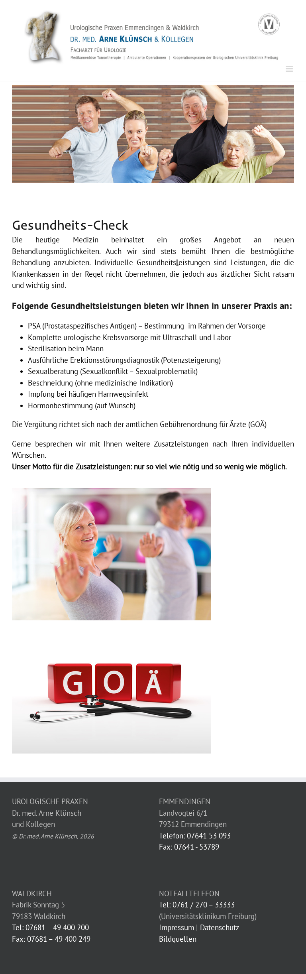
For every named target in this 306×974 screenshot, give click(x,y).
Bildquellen (177, 939)
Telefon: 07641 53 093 (195, 835)
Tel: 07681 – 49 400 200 (50, 927)
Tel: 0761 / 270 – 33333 (197, 904)
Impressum (176, 927)
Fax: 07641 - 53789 (189, 847)
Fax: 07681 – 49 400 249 (51, 939)
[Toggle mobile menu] (290, 69)
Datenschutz (219, 927)
